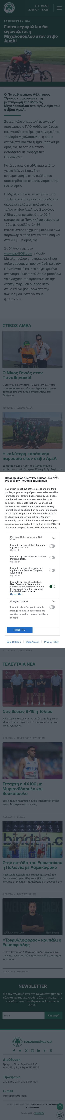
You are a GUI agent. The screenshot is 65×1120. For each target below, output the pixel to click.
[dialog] (32, 560)
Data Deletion (13, 642)
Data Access (32, 642)
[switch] (52, 546)
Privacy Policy (51, 642)
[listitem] (32, 538)
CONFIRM (20, 630)
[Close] (58, 478)
